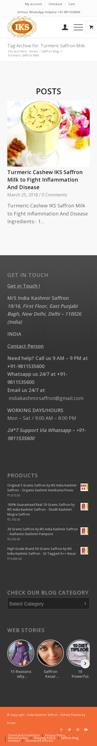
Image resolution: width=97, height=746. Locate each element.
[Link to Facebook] (61, 730)
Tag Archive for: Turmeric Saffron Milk (46, 46)
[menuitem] (33, 4)
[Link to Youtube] (86, 730)
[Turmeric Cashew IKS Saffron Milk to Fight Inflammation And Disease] (48, 133)
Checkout (55, 4)
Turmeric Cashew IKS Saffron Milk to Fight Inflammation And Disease (45, 179)
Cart (72, 4)
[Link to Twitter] (69, 730)
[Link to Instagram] (78, 730)
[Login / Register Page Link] (62, 27)
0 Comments (54, 195)
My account (33, 4)
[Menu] (75, 27)
